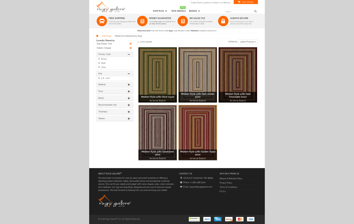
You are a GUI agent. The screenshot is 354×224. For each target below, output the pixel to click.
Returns (226, 3)
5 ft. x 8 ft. (105, 78)
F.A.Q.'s (223, 191)
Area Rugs (106, 36)
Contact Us (217, 3)
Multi (103, 63)
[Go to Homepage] (97, 36)
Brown (104, 59)
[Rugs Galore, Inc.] (110, 7)
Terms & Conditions (228, 187)
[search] (255, 11)
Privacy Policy (226, 183)
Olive (103, 67)
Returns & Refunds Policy (231, 178)
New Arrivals (178, 11)
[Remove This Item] (131, 43)
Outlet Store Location (200, 3)
